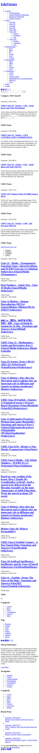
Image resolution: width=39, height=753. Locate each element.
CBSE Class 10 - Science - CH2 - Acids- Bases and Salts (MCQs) (17, 165)
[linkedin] (6, 641)
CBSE (9, 677)
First (2, 247)
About (7, 84)
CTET (11, 75)
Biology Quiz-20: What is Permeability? (14, 530)
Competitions (11, 612)
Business (8, 624)
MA (10, 65)
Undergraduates (12, 679)
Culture (7, 626)
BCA (11, 48)
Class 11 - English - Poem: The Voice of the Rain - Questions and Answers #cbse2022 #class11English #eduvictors (18, 581)
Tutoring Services (15, 18)
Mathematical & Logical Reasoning (20, 78)
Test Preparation (14, 13)
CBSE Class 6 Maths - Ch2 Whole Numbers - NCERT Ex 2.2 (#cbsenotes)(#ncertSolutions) (19, 463)
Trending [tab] (8, 253)
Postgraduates (11, 681)
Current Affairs (14, 77)
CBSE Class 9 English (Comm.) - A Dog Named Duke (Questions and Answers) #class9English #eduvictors (19, 546)
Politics (7, 631)
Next (11, 247)
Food (6, 630)
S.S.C (11, 82)
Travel (7, 637)
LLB (10, 69)
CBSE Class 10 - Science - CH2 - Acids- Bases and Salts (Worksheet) (17, 107)
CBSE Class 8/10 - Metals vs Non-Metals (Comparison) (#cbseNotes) (19, 448)
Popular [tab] (8, 251)
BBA (11, 50)
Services (10, 675)
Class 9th (12, 28)
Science (15, 33)
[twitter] (4, 641)
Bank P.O (12, 80)
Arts (14, 37)
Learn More (5, 667)
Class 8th (12, 26)
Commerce (16, 35)
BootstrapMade (15, 747)
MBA (11, 63)
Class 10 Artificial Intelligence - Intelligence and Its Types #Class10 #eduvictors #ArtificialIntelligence (19, 564)
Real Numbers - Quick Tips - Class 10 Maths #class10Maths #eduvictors (19, 288)
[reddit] (8, 641)
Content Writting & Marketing (19, 15)
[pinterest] (12, 641)
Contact (7, 86)
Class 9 (9, 606)
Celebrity (8, 633)
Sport (7, 628)
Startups (7, 635)
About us (10, 685)
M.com (11, 67)
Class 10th (12, 30)
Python (9, 708)
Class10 (9, 614)
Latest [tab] (8, 255)
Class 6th (12, 22)
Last (15, 247)
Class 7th (12, 24)
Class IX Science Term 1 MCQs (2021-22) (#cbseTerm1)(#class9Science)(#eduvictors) (17, 364)
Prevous (6, 247)
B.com (11, 54)
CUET (11, 73)
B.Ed (11, 56)
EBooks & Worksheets (16, 17)
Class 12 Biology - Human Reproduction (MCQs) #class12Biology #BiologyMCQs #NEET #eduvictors (18, 305)
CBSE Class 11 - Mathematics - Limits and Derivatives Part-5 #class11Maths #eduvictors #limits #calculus (19, 346)
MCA (11, 62)
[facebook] (1, 641)
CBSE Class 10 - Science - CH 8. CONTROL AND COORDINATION (16, 136)
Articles (11, 58)
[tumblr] (10, 641)
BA (10, 52)
